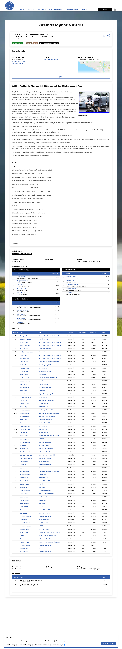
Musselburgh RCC (44, 432)
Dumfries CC (42, 484)
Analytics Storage (57, 645)
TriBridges (42, 390)
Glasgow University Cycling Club (49, 413)
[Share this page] (108, 35)
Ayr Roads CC (43, 368)
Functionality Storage (25, 645)
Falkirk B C (42, 439)
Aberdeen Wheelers (45, 348)
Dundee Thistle (43, 429)
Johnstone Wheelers (45, 419)
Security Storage (11, 645)
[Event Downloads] (103, 35)
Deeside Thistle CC (45, 458)
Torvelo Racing (43, 339)
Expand (60, 77)
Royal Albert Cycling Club (46, 394)
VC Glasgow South (44, 403)
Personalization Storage (42, 645)
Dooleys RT (42, 487)
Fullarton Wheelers (45, 516)
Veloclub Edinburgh (45, 371)
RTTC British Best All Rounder (49, 43)
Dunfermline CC (43, 406)
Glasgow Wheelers (44, 513)
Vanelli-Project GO (44, 397)
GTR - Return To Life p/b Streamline (50, 336)
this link (39, 155)
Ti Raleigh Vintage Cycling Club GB (49, 532)
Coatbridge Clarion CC (46, 410)
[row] (36, 278)
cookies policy (78, 641)
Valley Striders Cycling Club (47, 535)
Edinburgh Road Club (45, 423)
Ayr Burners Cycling (45, 387)
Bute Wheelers (43, 381)
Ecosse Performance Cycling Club (49, 542)
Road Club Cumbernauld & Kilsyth (49, 435)
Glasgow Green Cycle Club (47, 416)
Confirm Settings (108, 643)
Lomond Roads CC (44, 461)
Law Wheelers (43, 374)
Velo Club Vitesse (44, 445)
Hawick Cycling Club (45, 365)
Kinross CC (42, 352)
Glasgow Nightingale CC (46, 400)
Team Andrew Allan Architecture (49, 361)
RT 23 (40, 548)
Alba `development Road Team (48, 377)
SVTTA (41, 506)
